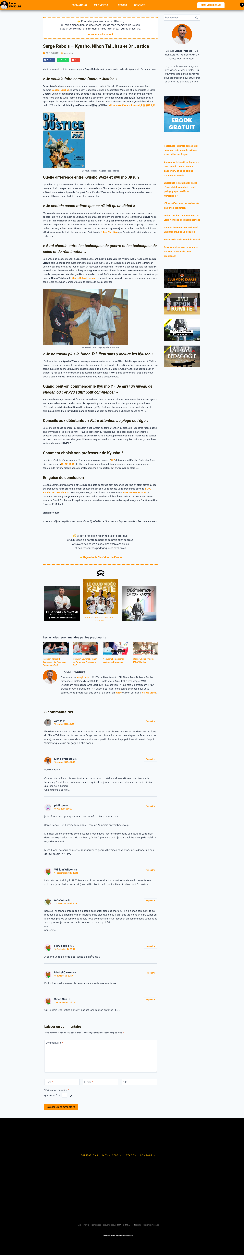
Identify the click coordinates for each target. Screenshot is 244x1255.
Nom (49, 1082)
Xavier (58, 720)
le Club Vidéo (148, 692)
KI (62, 464)
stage (119, 692)
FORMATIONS (79, 5)
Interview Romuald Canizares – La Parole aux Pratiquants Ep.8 (54, 662)
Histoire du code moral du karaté (182, 239)
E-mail (88, 1082)
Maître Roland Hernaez (84, 278)
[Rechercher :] (182, 17)
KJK (71, 464)
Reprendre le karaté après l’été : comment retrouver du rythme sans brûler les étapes (181, 150)
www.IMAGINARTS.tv (134, 492)
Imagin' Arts (83, 677)
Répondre (150, 721)
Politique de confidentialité (124, 1235)
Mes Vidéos (101, 5)
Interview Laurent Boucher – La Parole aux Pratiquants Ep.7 (85, 662)
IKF (113, 460)
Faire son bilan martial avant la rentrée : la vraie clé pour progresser (181, 251)
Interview (69, 53)
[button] (242, 5)
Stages (122, 5)
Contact (139, 5)
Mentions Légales (109, 1235)
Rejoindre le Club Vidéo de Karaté (102, 557)
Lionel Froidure (63, 758)
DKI (66, 464)
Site (125, 1082)
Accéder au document (100, 34)
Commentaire (54, 1042)
